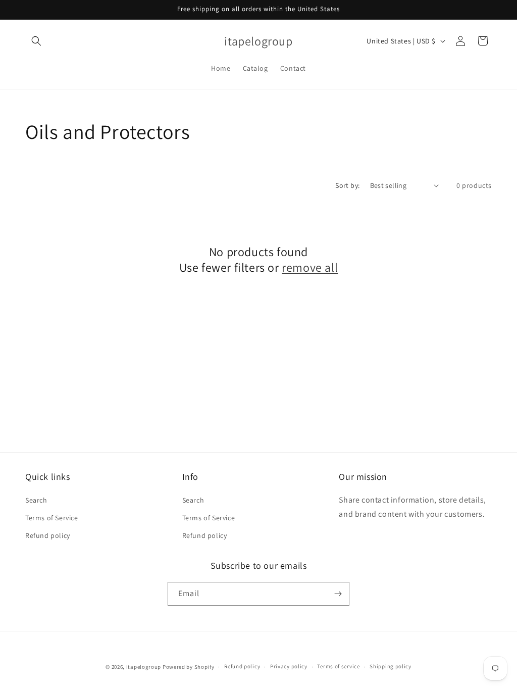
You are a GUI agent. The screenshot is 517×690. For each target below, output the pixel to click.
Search (36, 500)
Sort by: (347, 185)
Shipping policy (390, 666)
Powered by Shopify (189, 666)
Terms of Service (51, 517)
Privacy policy (288, 666)
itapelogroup (143, 666)
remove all (310, 267)
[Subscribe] (338, 594)
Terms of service (338, 666)
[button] (36, 41)
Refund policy (47, 535)
